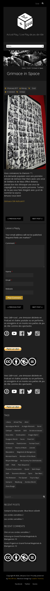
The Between (11, 478)
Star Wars (38, 473)
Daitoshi (18, 431)
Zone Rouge (10, 486)
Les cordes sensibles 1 (13, 519)
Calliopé (9, 431)
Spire (30, 473)
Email (9, 280)
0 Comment (11, 92)
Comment (11, 243)
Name (9, 271)
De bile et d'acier (35, 431)
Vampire (9, 482)
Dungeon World (11, 439)
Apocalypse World (12, 426)
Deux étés (9, 435)
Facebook (18, 584)
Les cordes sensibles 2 (13, 515)
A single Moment (28, 426)
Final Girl (30, 439)
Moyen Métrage (12, 460)
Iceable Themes (37, 578)
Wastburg (18, 482)
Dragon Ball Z (33, 435)
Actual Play (18, 422)
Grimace (22, 92)
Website (9, 288)
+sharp (8, 422)
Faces (22, 439)
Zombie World (30, 482)
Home (24, 68)
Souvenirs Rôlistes (18, 473)
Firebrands (10, 443)
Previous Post (15, 219)
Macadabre (10, 452)
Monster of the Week (27, 456)
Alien (26, 422)
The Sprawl (23, 478)
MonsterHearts (11, 456)
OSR (7, 465)
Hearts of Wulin (21, 448)
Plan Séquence (23, 465)
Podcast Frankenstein (14, 469)
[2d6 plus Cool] (25, 13)
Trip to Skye (34, 478)
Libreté (32, 448)
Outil (29, 68)
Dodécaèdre (20, 435)
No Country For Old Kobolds (30, 460)
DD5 (25, 431)
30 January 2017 (12, 88)
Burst (39, 426)
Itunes (35, 584)
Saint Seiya (36, 469)
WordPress (12, 578)
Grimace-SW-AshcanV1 (14, 201)
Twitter (27, 584)
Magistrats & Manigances (26, 452)
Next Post (36, 219)
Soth (7, 473)
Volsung (23, 88)
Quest (27, 469)
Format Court (34, 443)
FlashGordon (21, 443)
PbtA (13, 465)
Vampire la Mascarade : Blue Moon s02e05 (22, 510)
